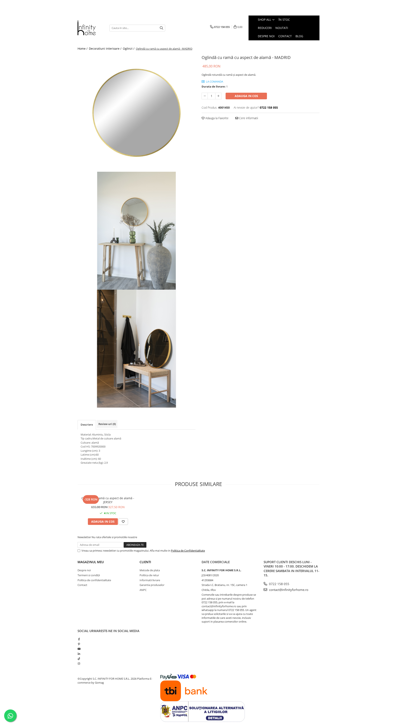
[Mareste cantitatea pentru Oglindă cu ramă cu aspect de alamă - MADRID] (218, 96)
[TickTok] (79, 658)
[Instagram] (79, 663)
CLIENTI (145, 562)
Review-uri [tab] (107, 424)
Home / (83, 48)
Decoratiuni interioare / (105, 48)
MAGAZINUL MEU (91, 562)
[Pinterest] (79, 644)
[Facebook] (79, 639)
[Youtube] (79, 649)
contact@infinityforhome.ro (288, 590)
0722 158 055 (278, 584)
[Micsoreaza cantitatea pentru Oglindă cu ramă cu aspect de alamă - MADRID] (205, 96)
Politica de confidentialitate (94, 580)
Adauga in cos (246, 96)
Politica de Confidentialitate (188, 550)
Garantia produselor (152, 585)
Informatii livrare (150, 580)
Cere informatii (248, 118)
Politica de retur (149, 575)
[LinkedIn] (79, 654)
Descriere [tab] (87, 424)
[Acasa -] (90, 28)
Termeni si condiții (89, 575)
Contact (82, 585)
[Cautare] (161, 28)
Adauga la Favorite (216, 118)
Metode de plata (150, 570)
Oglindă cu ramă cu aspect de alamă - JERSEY (107, 500)
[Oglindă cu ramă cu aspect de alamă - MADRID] (136, 113)
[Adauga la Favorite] (123, 521)
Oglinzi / (129, 48)
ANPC (143, 590)
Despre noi (84, 570)
